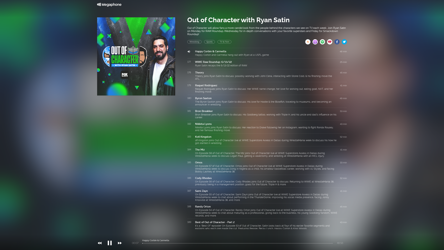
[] (111, 236)
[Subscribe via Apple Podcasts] (316, 40)
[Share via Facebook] (338, 40)
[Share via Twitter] (344, 40)
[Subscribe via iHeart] (330, 40)
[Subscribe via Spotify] (323, 40)
